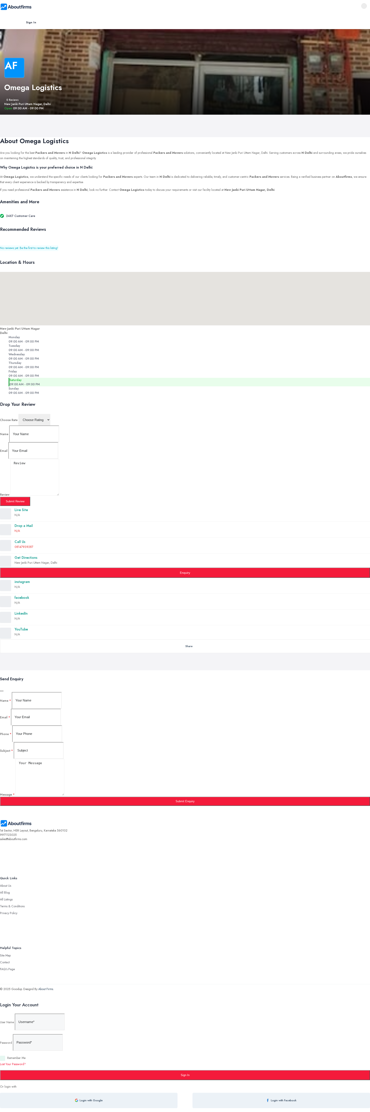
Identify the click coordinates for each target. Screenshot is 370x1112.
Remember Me (16, 1058)
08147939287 (24, 547)
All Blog (5, 892)
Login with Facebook (283, 1100)
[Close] (1, 691)
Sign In (31, 22)
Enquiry (185, 572)
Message (7, 794)
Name (4, 434)
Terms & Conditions (12, 906)
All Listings (6, 899)
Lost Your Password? (13, 1064)
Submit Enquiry (185, 801)
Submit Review (15, 501)
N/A (17, 531)
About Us (5, 886)
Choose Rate (9, 420)
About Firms (45, 989)
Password (6, 1042)
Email (3, 451)
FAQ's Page (7, 969)
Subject (6, 750)
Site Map (5, 955)
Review (4, 494)
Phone (5, 734)
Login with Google (91, 1100)
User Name (7, 1022)
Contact (5, 962)
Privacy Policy (8, 913)
